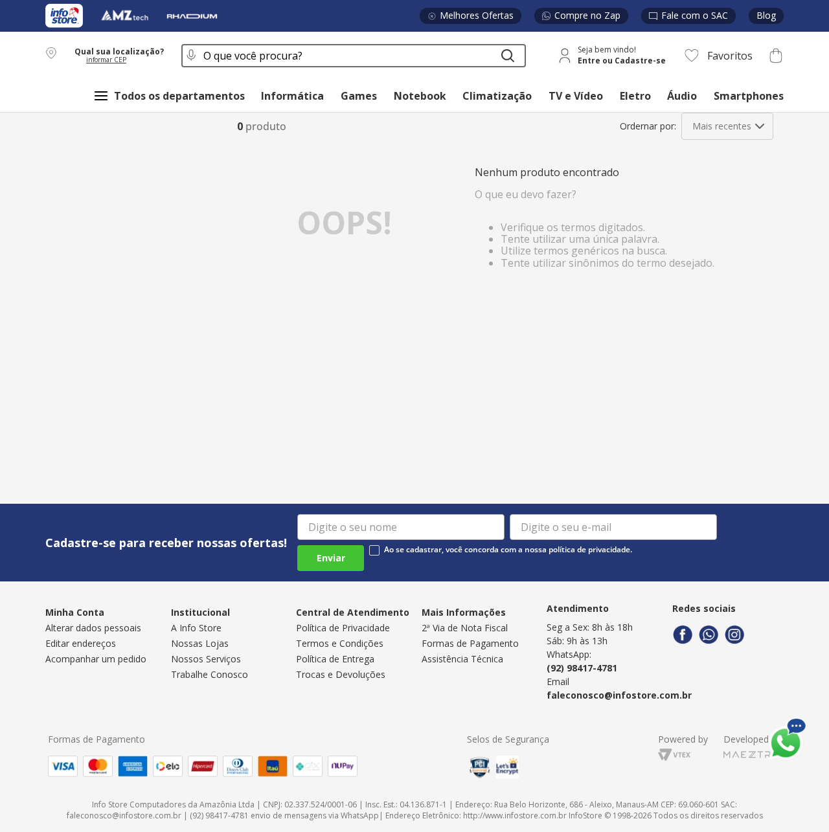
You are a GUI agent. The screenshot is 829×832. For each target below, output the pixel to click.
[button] (105, 55)
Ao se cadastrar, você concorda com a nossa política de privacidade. (508, 549)
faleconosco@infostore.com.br (619, 695)
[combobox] (353, 55)
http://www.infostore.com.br (515, 815)
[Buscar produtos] (507, 55)
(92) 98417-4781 (582, 668)
